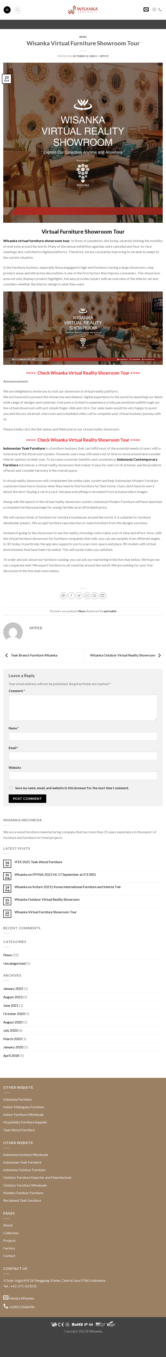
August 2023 (12, 997)
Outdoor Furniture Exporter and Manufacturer (37, 1177)
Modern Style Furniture (127, 1341)
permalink (110, 611)
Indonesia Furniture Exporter (122, 1351)
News (83, 36)
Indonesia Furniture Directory (107, 1336)
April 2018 (11, 1055)
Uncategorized (14, 963)
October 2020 (14, 1014)
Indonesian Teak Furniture (22, 1162)
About (8, 1225)
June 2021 (10, 1005)
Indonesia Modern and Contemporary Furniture (49, 1336)
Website (15, 767)
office (104, 56)
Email (13, 748)
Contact (9, 1256)
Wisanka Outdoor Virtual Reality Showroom (123, 655)
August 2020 (12, 1022)
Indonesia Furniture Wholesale (25, 1154)
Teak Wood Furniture (19, 1130)
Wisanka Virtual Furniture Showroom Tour (45, 912)
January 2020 (13, 1047)
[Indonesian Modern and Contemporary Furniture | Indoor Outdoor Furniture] (83, 9)
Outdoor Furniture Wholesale (25, 1185)
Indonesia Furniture (17, 1099)
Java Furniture (141, 1336)
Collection (11, 1233)
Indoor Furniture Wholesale (23, 1114)
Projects (9, 1240)
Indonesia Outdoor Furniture (24, 1170)
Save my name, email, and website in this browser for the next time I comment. (72, 788)
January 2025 (13, 988)
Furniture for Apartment (40, 1346)
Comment (17, 691)
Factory (9, 1248)
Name (14, 728)
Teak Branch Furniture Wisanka (33, 655)
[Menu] (7, 9)
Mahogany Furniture (66, 1341)
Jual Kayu (50, 1351)
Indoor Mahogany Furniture (23, 1107)
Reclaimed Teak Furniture (22, 1200)
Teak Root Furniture (95, 1341)
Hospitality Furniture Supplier (25, 1122)
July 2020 (10, 1030)
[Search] (17, 10)
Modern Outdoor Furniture (23, 1193)
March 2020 (12, 1039)
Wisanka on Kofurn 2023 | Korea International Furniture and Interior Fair (67, 887)
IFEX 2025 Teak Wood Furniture (38, 862)
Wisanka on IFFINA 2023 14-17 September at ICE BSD (55, 874)
